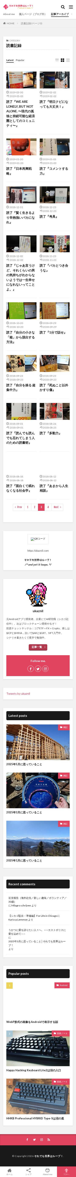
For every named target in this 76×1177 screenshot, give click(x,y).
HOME (11, 23)
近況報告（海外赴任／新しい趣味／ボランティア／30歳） (37, 899)
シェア (28, 1174)
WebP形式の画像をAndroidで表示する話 (32, 1022)
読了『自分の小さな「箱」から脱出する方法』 (20, 337)
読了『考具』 (49, 216)
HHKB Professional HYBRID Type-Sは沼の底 (35, 1118)
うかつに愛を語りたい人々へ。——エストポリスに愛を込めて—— (37, 931)
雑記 (65, 727)
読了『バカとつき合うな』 (54, 267)
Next (56, 507)
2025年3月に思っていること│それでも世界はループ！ (37, 943)
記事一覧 (37, 646)
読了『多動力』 (51, 433)
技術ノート (62, 1033)
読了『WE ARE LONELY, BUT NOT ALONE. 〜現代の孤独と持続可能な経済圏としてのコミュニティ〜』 (20, 113)
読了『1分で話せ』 (53, 332)
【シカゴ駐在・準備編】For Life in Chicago (32, 915)
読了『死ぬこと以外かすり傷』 (54, 387)
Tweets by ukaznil (18, 693)
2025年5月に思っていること (24, 764)
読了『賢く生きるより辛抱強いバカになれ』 (20, 217)
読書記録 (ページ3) (31, 23)
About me (9, 14)
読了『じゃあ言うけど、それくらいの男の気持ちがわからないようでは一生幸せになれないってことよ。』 (20, 277)
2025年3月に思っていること (24, 812)
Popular (20, 60)
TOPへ (66, 1174)
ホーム (9, 1174)
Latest (10, 60)
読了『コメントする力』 (54, 171)
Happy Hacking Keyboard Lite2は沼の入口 (33, 1070)
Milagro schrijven (21, 905)
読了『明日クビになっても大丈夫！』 (54, 104)
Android (64, 985)
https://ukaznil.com (38, 550)
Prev (19, 507)
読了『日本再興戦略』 (19, 171)
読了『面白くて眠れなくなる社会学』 (20, 488)
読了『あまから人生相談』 (54, 488)
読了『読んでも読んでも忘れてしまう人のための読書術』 (20, 437)
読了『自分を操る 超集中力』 (20, 387)
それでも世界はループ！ (48, 1156)
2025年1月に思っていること (24, 860)
